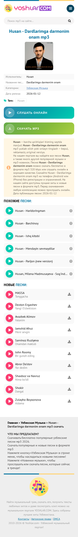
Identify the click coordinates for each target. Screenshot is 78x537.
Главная (13, 423)
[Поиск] (69, 20)
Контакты (23, 519)
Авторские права (41, 519)
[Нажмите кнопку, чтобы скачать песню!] (69, 294)
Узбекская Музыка (37, 88)
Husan (21, 100)
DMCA (56, 519)
